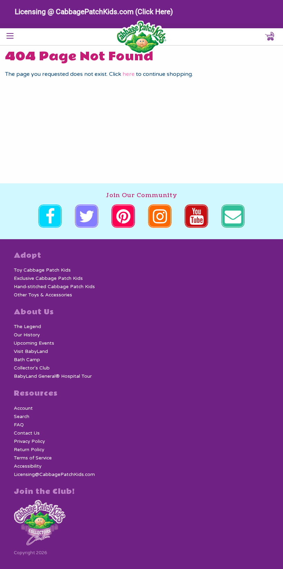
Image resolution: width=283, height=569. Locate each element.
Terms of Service (33, 458)
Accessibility (27, 466)
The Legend (27, 326)
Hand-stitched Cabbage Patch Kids (54, 286)
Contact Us (27, 433)
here (129, 74)
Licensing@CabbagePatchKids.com (54, 474)
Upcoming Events (34, 343)
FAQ (19, 425)
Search (21, 416)
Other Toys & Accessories (43, 295)
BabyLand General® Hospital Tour (53, 376)
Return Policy (29, 450)
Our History (27, 335)
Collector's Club (32, 368)
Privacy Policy (29, 441)
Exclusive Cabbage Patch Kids (48, 278)
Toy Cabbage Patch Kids (42, 270)
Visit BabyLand (31, 351)
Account (23, 408)
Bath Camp (27, 360)
